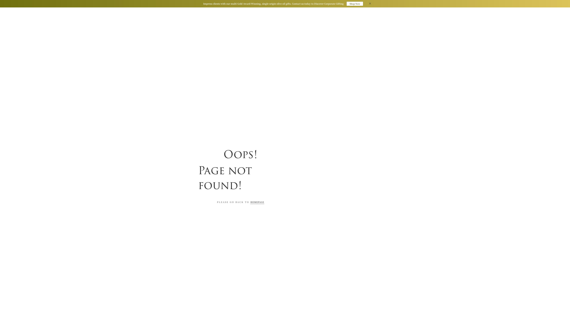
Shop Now (355, 3)
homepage (257, 202)
